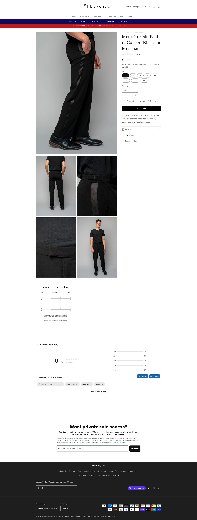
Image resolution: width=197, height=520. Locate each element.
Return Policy (94, 475)
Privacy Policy (116, 442)
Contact (72, 471)
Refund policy (69, 516)
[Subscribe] (74, 488)
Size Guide (82, 475)
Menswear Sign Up (128, 471)
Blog (117, 471)
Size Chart (127, 86)
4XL (144, 80)
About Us (63, 471)
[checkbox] (99, 384)
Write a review (154, 376)
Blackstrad (45, 516)
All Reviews (101, 471)
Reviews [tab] (43, 377)
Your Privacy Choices (86, 471)
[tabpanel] (98, 399)
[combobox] (61, 449)
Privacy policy (81, 516)
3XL (135, 80)
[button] (71, 16)
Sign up (135, 448)
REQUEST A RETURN (110, 475)
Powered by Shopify (56, 516)
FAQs (111, 471)
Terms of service (93, 516)
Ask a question (142, 376)
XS (125, 75)
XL (156, 75)
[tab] (57, 377)
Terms (123, 442)
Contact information (108, 516)
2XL (125, 80)
